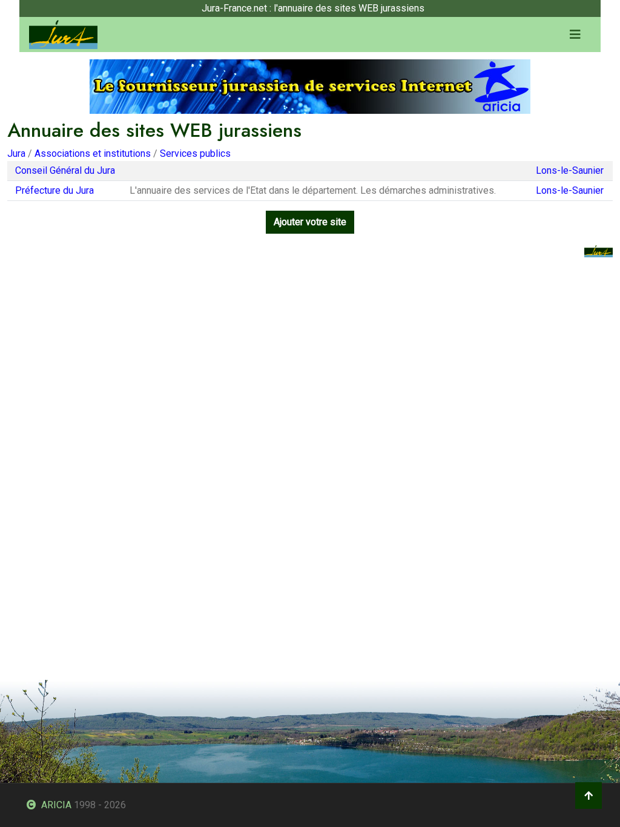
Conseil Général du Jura (65, 170)
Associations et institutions (93, 153)
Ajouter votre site (310, 222)
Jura (16, 153)
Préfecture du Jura (54, 190)
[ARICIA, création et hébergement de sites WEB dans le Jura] (310, 85)
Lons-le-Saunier (570, 170)
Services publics (195, 153)
